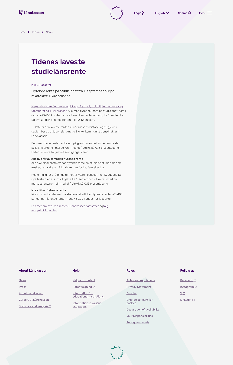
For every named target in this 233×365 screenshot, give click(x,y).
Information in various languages (87, 304)
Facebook (187, 280)
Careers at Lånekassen (34, 299)
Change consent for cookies (139, 301)
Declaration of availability (142, 309)
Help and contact (84, 280)
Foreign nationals (137, 322)
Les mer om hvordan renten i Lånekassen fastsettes (65, 206)
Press (22, 287)
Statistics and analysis (34, 306)
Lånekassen (31, 12)
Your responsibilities (139, 316)
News (22, 280)
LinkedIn (186, 299)
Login (137, 13)
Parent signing (83, 287)
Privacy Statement (138, 287)
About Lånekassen (31, 293)
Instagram (187, 287)
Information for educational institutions (88, 295)
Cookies (131, 293)
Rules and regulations (140, 280)
